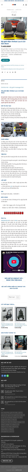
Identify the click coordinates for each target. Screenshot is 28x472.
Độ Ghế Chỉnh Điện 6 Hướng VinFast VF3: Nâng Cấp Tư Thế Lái (15, 385)
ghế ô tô (16, 415)
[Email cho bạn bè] (10, 72)
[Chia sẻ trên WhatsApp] (2, 72)
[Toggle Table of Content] (17, 297)
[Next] (27, 347)
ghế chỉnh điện (14, 412)
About (3, 466)
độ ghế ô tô (5, 69)
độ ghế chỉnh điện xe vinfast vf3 (9, 419)
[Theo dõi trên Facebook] (2, 376)
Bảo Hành (8, 466)
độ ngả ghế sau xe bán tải (8, 431)
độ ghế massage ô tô (6, 424)
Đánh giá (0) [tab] (4, 83)
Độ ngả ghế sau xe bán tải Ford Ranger (20, 353)
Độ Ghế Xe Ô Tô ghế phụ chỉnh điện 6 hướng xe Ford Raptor (21, 325)
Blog (25, 466)
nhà (11, 186)
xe (20, 186)
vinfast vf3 (22, 415)
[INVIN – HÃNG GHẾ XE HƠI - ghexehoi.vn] (14, 4)
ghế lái (20, 412)
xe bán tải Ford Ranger (7, 417)
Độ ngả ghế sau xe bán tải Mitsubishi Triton (15, 402)
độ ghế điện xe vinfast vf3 (7, 429)
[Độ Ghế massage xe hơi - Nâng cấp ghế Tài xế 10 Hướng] (7, 342)
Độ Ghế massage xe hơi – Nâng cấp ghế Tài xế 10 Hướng (7, 353)
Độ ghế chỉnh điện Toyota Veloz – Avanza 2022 (14, 391)
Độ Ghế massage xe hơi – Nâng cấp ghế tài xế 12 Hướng (7, 325)
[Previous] (1, 347)
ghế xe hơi (21, 69)
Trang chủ (10, 9)
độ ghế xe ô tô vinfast (14, 69)
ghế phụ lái (4, 415)
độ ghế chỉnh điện (17, 417)
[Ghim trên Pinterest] (13, 72)
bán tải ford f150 (5, 412)
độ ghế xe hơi (16, 424)
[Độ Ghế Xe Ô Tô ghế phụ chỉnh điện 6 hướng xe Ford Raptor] (21, 314)
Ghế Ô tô (18, 9)
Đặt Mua (5, 60)
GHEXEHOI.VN (5, 220)
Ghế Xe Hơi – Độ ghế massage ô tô (12, 87)
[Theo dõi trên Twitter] (5, 376)
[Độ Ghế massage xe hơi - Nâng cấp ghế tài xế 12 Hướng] (7, 314)
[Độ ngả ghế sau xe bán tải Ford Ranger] (21, 342)
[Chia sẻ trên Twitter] (7, 72)
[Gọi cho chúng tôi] (7, 376)
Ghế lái (8, 65)
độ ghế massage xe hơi (18, 422)
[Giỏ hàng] (26, 4)
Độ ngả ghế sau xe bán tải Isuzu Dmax (16, 397)
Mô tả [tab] (2, 80)
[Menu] (2, 4)
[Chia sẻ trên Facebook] (5, 72)
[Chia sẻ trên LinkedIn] (15, 72)
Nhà (16, 220)
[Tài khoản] (23, 4)
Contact (14, 468)
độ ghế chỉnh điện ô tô (7, 422)
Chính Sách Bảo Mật (17, 466)
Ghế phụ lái (17, 65)
